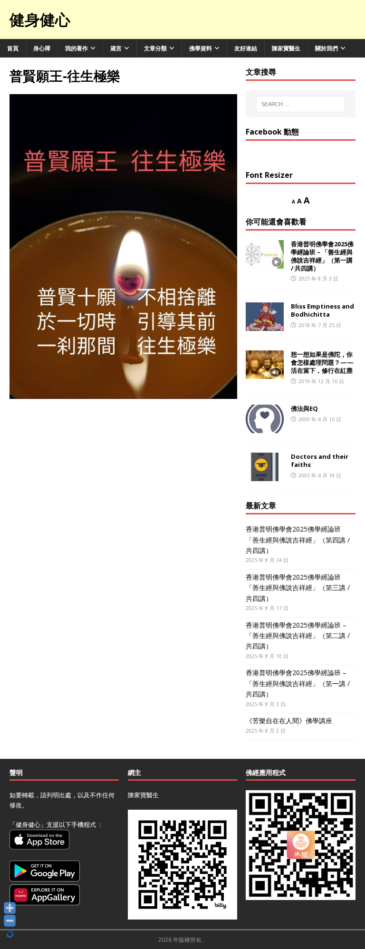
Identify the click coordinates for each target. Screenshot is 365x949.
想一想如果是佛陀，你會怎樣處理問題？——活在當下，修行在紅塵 (322, 362)
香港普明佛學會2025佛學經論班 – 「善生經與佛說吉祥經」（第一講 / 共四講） (322, 256)
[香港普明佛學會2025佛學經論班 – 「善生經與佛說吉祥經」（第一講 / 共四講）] (265, 254)
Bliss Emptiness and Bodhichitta (322, 310)
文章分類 (155, 48)
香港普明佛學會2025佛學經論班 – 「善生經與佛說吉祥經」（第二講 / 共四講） (298, 635)
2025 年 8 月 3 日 (318, 278)
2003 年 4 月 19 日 (319, 475)
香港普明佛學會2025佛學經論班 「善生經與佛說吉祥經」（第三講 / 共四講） (298, 587)
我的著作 (76, 48)
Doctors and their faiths (319, 460)
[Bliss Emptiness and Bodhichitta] (265, 316)
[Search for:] (300, 104)
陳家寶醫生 (286, 48)
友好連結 (245, 48)
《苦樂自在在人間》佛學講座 (289, 720)
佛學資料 (200, 48)
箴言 (116, 48)
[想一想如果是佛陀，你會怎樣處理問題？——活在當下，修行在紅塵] (265, 364)
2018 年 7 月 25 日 (319, 325)
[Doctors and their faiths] (265, 467)
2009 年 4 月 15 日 (319, 419)
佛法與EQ (304, 408)
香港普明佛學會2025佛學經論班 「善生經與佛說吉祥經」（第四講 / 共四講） (298, 539)
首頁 (13, 48)
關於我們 (326, 48)
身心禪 (41, 48)
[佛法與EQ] (265, 419)
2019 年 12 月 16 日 (321, 381)
